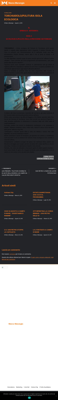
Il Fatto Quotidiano (45, 387)
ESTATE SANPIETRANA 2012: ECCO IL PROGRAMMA (41, 195)
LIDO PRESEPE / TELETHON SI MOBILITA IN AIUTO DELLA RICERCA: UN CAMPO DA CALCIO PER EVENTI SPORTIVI (14, 172)
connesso (12, 254)
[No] (56, 396)
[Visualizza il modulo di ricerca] (51, 3)
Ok (29, 397)
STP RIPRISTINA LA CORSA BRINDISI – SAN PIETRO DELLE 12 (43, 213)
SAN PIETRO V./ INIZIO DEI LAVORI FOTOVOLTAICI (45, 171)
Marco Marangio (9, 23)
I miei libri (26, 387)
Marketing (19, 387)
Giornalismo (8, 12)
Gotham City (8, 192)
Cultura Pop (34, 387)
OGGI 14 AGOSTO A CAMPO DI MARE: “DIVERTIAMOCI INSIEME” (14, 213)
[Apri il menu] (54, 3)
